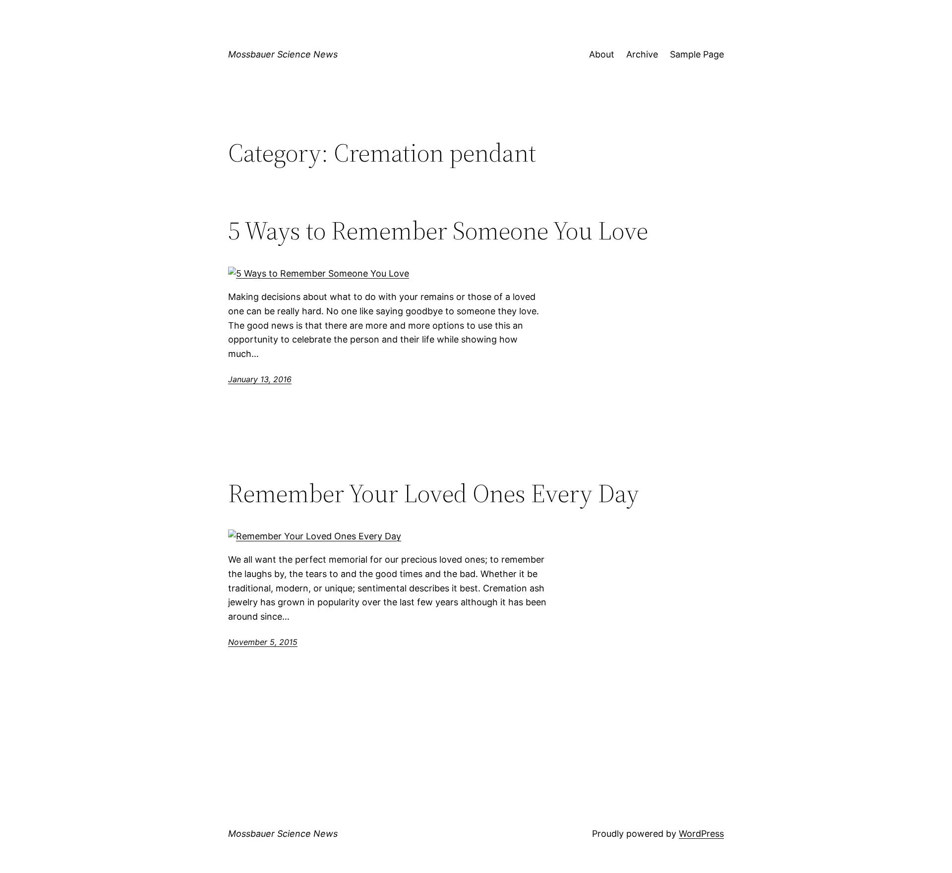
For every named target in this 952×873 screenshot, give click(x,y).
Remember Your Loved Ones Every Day (433, 493)
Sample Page (697, 54)
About (601, 54)
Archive (642, 54)
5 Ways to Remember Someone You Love (438, 230)
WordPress (701, 833)
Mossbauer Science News (283, 54)
